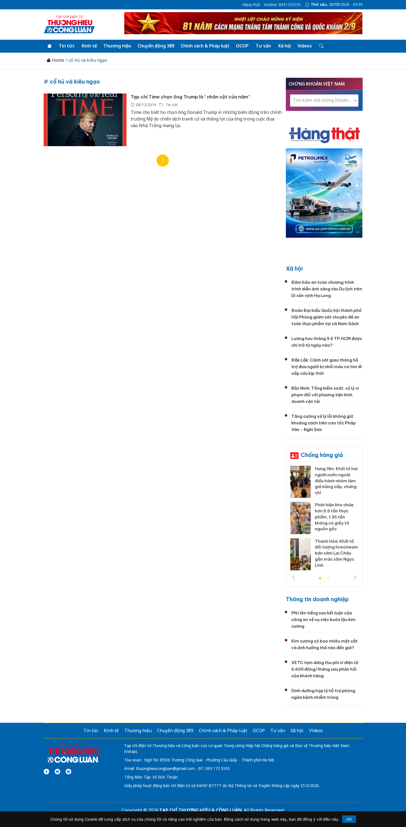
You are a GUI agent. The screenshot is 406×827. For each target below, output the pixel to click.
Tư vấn (263, 46)
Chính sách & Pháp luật (205, 46)
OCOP (242, 46)
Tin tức (67, 46)
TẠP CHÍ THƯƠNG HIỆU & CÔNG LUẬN (200, 810)
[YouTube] (57, 771)
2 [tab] (328, 578)
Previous (293, 577)
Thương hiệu (117, 46)
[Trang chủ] (49, 46)
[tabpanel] (324, 520)
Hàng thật (251, 5)
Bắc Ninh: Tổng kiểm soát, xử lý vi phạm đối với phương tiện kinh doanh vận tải (325, 395)
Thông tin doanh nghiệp (317, 599)
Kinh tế (89, 46)
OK (349, 819)
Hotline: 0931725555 (282, 5)
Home (57, 60)
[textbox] (324, 100)
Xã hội (284, 46)
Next (355, 577)
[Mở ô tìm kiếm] (320, 46)
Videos (304, 46)
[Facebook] (46, 771)
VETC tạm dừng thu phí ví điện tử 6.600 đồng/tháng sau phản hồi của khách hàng (324, 669)
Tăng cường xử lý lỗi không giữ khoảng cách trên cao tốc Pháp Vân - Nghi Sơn (323, 423)
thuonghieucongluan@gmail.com (165, 768)
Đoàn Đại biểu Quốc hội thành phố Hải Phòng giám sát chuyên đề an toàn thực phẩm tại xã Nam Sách (326, 317)
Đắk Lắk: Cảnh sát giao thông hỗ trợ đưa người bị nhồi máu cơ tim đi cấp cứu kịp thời (326, 366)
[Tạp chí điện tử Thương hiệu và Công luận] (73, 753)
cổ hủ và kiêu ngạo (87, 60)
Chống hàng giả (322, 454)
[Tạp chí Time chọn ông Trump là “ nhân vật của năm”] (85, 119)
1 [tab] (320, 578)
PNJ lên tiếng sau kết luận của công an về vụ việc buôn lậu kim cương (323, 619)
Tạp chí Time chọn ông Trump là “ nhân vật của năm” (190, 97)
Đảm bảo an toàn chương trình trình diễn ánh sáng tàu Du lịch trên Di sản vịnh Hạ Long (326, 289)
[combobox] (324, 100)
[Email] (68, 771)
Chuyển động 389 (156, 46)
